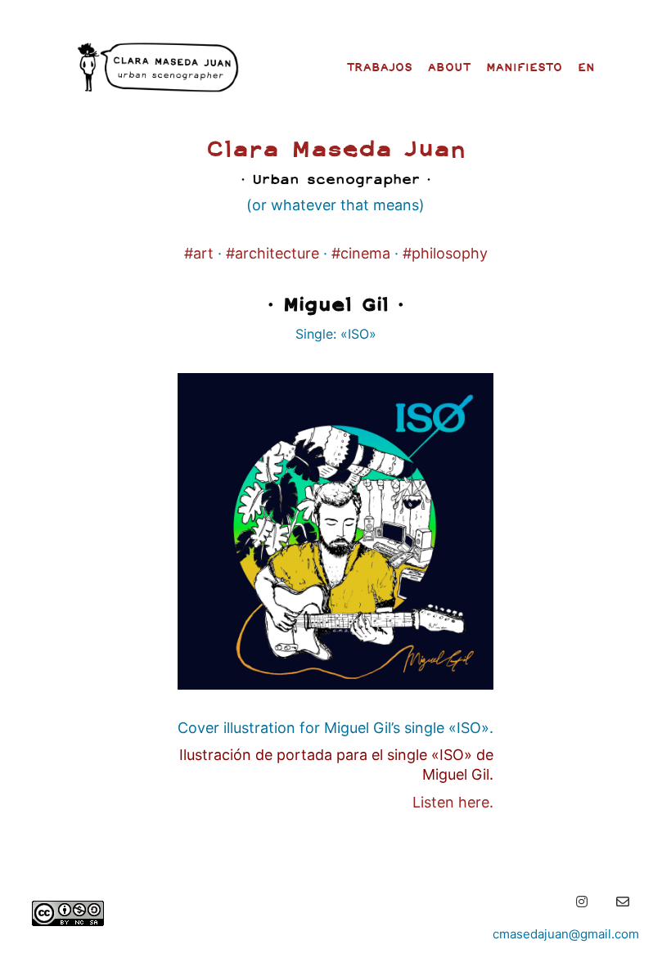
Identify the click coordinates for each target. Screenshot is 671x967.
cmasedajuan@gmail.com (566, 934)
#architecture (272, 253)
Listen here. (452, 802)
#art (199, 253)
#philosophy (445, 253)
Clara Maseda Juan (336, 148)
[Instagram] (581, 901)
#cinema (360, 253)
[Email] (622, 901)
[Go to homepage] (158, 67)
